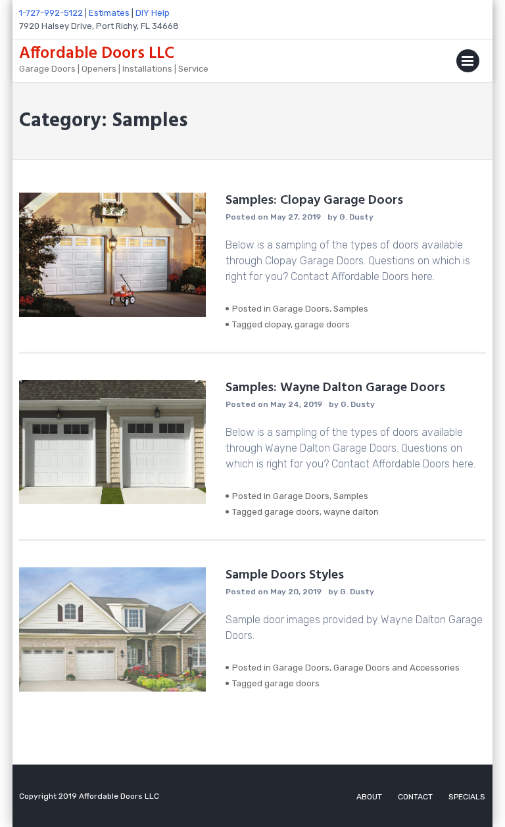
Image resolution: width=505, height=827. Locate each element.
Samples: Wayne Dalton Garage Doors (335, 387)
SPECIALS (466, 796)
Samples (350, 309)
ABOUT (369, 796)
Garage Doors (301, 309)
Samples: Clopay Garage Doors (314, 200)
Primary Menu (467, 63)
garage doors (322, 324)
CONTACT (415, 796)
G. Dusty (356, 217)
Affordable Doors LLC (96, 54)
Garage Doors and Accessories (396, 668)
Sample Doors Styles (285, 575)
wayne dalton (351, 512)
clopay (277, 324)
